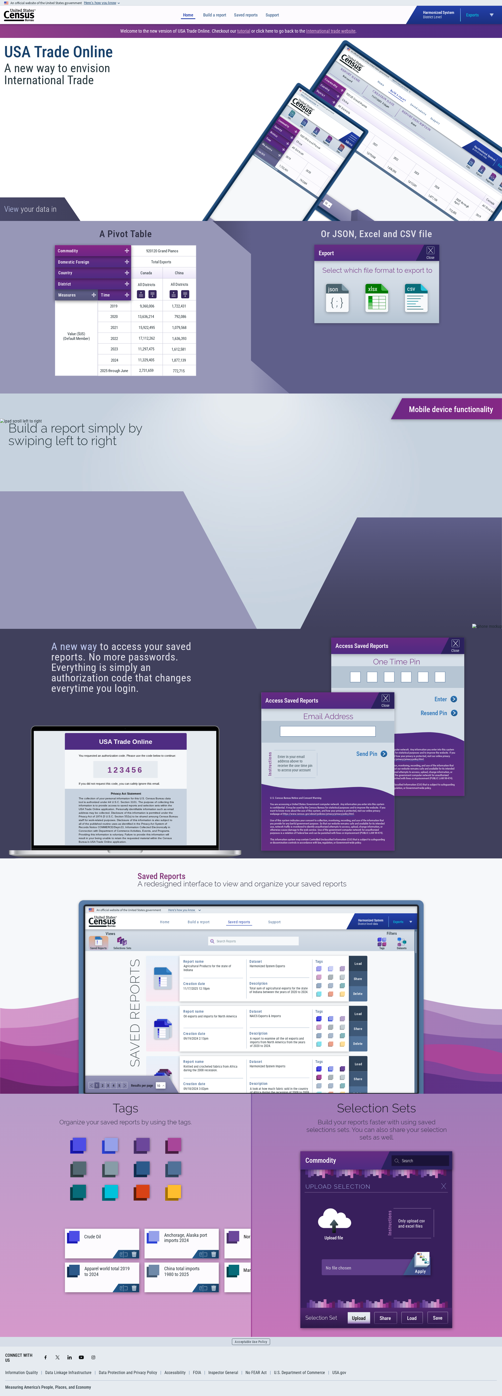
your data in (30, 209)
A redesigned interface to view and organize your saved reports (242, 884)
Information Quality (21, 1372)
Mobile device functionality (451, 409)
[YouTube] (81, 1358)
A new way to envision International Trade (57, 74)
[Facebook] (45, 1358)
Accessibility (175, 1372)
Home (188, 15)
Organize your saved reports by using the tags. (125, 1122)
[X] (57, 1358)
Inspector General (223, 1372)
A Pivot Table (125, 234)
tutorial (243, 31)
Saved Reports (162, 876)
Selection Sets (376, 1108)
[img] (19, 15)
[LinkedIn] (69, 1358)
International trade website (330, 31)
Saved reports (246, 15)
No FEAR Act (256, 1372)
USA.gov (339, 1372)
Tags (125, 1108)
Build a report (214, 15)
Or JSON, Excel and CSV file (376, 234)
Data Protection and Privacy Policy (128, 1372)
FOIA (197, 1372)
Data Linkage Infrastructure (68, 1372)
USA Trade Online (58, 52)
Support (272, 15)
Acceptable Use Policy (251, 1342)
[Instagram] (93, 1358)
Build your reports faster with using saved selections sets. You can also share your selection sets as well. (376, 1129)
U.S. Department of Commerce (299, 1372)
